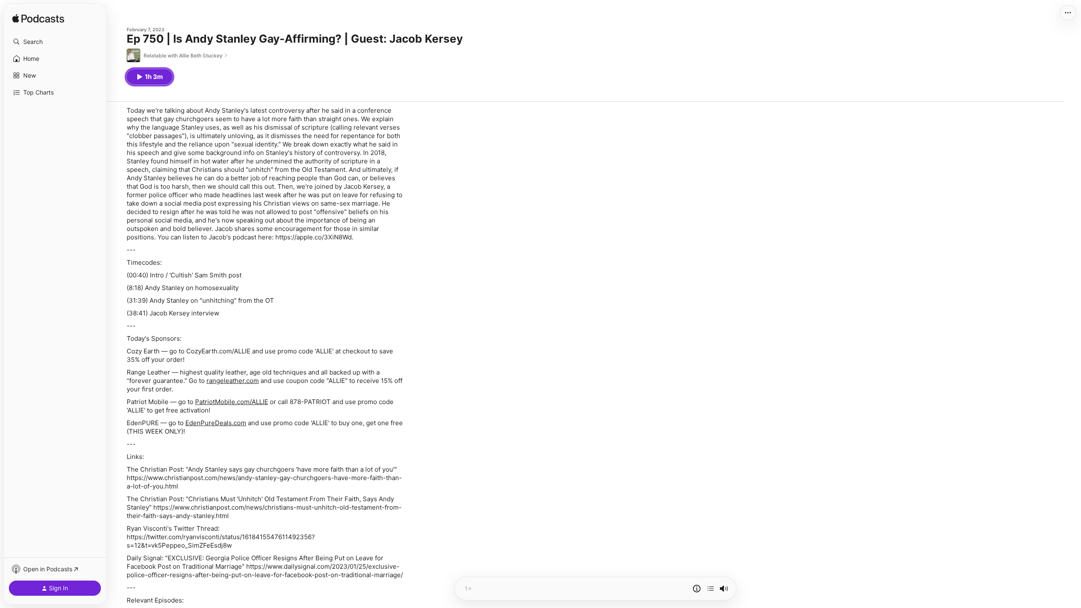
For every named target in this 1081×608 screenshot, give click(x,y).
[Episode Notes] (697, 588)
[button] (54, 42)
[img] (38, 19)
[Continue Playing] (711, 588)
